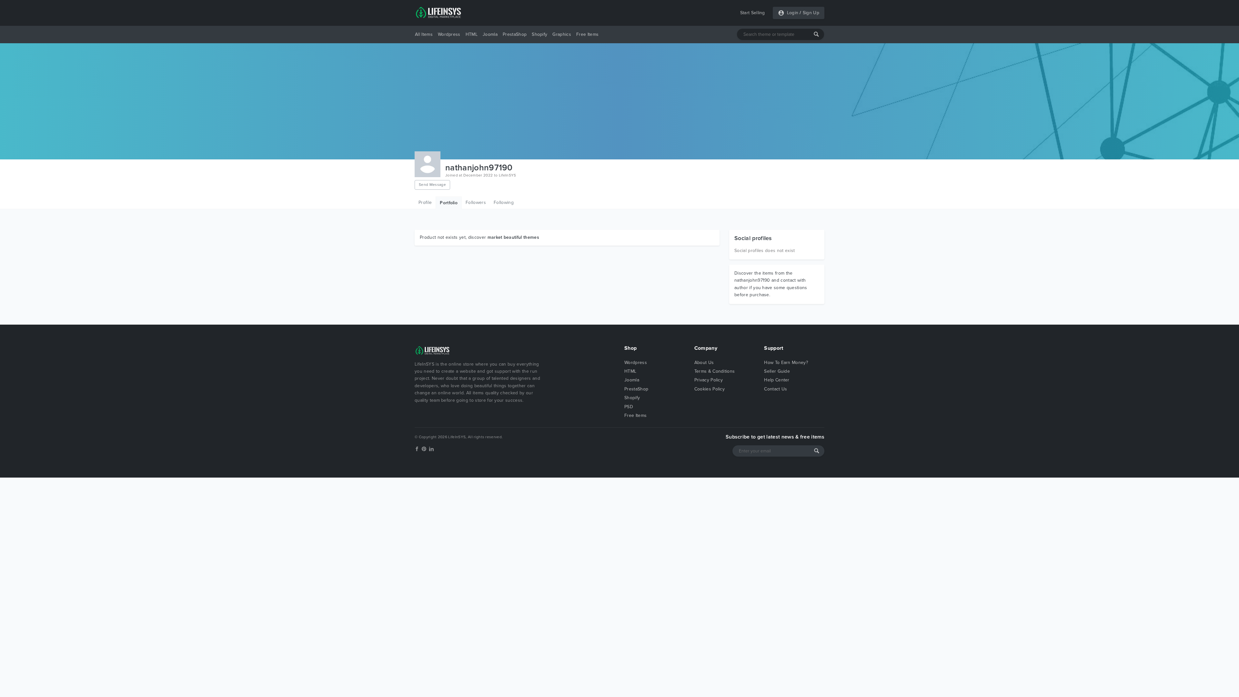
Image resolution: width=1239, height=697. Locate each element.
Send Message (432, 184)
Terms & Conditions (714, 371)
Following (504, 202)
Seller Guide (777, 371)
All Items (424, 34)
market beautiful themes (513, 237)
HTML (472, 34)
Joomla (490, 34)
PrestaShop (515, 34)
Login (793, 12)
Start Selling (752, 12)
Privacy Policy (708, 380)
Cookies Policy (709, 389)
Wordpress (449, 34)
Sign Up (811, 12)
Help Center (777, 380)
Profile (425, 202)
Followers (476, 202)
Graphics (561, 34)
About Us (704, 362)
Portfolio (449, 203)
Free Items (587, 34)
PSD (628, 406)
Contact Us (775, 389)
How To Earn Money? (786, 362)
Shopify (539, 34)
